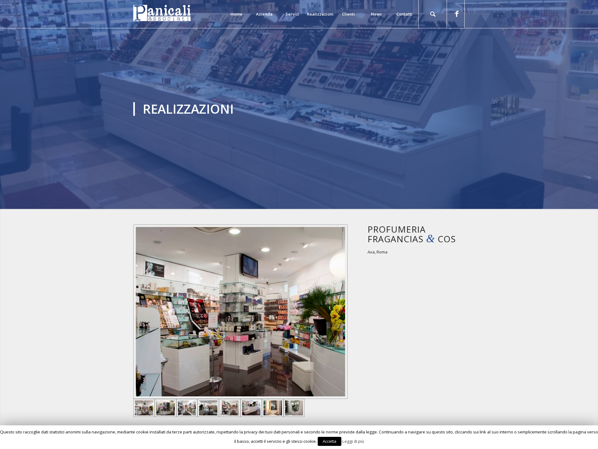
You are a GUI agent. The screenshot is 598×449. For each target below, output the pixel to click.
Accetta (329, 441)
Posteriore (584, 104)
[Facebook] (456, 13)
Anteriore (14, 104)
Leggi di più (353, 441)
